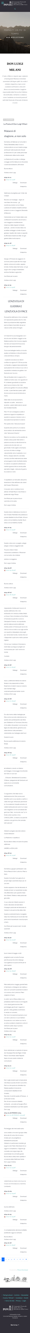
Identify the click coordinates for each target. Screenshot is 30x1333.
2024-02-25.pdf (10, 1216)
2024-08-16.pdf (10, 595)
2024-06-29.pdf (11, 755)
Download (23, 182)
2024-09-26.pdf (11, 570)
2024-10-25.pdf (10, 530)
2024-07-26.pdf (10, 667)
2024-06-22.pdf (10, 855)
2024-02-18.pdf (10, 1245)
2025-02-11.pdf (10, 179)
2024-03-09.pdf (11, 1193)
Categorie (9, 119)
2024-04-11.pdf (10, 1068)
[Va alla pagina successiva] (23, 1259)
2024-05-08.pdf (11, 971)
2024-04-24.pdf (10, 1037)
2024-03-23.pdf (10, 1167)
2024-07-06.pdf (11, 701)
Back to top (14, 1325)
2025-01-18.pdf (10, 245)
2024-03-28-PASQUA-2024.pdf (15, 1115)
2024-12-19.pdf (10, 287)
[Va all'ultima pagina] (26, 1259)
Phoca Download (22, 1270)
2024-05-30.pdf (11, 940)
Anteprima (23, 186)
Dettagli (15, 182)
